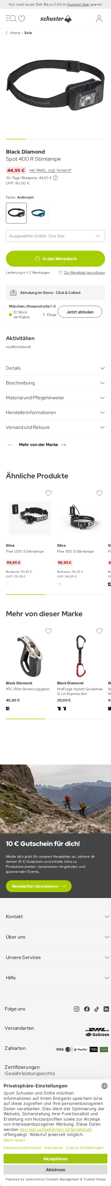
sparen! (95, 4)
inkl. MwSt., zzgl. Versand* (50, 170)
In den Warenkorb (60, 258)
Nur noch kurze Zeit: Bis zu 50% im (38, 4)
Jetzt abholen (80, 312)
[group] (55, 86)
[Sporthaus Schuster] (55, 19)
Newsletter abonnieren (35, 886)
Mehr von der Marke (38, 444)
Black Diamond (25, 151)
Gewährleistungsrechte (30, 1073)
